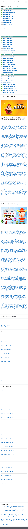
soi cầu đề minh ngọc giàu (20, 166)
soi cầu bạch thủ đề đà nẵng (18, 262)
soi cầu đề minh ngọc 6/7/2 (12, 166)
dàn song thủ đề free (15, 252)
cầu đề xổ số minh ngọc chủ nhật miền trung (9, 139)
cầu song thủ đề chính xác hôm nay (10, 241)
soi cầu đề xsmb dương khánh (10, 182)
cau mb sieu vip (18, 238)
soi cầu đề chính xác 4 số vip (21, 271)
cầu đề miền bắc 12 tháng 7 (13, 137)
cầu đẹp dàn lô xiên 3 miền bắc (7, 42)
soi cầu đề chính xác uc (6, 162)
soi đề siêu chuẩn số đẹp (22, 194)
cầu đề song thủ (5, 234)
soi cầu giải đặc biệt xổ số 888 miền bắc (8, 184)
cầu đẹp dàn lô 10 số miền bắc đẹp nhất (9, 50)
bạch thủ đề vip (22, 127)
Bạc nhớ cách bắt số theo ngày (20, 506)
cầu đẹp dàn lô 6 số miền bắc (5, 380)
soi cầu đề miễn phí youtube (21, 165)
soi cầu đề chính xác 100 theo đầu (11, 271)
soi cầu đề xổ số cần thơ (11, 175)
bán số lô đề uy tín (7, 136)
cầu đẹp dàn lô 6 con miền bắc (5, 325)
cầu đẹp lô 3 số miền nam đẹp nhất (8, 72)
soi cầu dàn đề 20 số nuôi (6, 154)
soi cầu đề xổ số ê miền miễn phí (20, 175)
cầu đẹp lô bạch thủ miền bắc (5, 326)
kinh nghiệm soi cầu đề (21, 145)
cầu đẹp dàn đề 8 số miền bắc (7, 28)
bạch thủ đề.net (7, 128)
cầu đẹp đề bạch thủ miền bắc (8, 96)
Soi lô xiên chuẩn (8, 523)
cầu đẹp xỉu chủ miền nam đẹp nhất (8, 56)
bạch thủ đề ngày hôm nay (9, 126)
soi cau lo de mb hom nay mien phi (13, 299)
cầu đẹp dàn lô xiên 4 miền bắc (7, 44)
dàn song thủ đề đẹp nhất (8, 252)
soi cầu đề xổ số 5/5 (5, 175)
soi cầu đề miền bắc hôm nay (20, 164)
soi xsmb (11, 523)
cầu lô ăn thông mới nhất (12, 238)
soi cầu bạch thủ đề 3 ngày (8, 148)
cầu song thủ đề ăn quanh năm (7, 240)
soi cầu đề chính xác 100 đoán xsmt (18, 270)
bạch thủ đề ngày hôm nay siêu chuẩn (18, 126)
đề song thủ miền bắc (5, 258)
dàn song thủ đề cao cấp (14, 250)
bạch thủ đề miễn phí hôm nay (13, 125)
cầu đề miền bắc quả (20, 137)
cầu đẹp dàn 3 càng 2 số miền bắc (8, 48)
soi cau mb (21, 519)
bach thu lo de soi (18, 129)
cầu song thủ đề (10, 239)
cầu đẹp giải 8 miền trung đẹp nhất (8, 80)
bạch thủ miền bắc (12, 135)
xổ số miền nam (6, 524)
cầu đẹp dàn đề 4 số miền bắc (7, 24)
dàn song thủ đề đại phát (19, 251)
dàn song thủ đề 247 (10, 249)
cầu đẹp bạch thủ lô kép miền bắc (8, 16)
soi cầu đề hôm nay (21, 162)
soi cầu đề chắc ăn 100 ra (15, 155)
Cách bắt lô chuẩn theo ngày (10, 509)
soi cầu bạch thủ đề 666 (16, 148)
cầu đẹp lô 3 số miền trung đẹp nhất (8, 92)
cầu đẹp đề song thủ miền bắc (8, 203)
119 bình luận (4, 199)
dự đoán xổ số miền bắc (6, 514)
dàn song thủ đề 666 (17, 249)
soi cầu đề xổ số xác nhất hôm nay (10, 181)
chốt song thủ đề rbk (13, 248)
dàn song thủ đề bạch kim (6, 250)
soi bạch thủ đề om (8, 147)
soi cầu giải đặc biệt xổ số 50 (13, 183)
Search (14, 316)
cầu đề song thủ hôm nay (12, 234)
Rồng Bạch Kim (16, 519)
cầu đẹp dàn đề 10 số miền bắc (7, 30)
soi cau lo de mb (22, 298)
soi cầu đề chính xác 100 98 (15, 157)
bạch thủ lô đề (13, 130)
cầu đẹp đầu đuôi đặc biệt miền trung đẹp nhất (10, 90)
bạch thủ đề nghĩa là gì (8, 127)
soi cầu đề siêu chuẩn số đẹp (20, 172)
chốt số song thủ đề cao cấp (12, 244)
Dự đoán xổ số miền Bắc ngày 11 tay (10, 515)
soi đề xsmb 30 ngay (10, 195)
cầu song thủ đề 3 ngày (16, 239)
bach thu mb (7, 135)
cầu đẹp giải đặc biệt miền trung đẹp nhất (9, 78)
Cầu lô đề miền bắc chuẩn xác (6, 230)
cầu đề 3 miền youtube (5, 137)
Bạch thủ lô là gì (14, 506)
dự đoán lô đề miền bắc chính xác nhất (19, 143)
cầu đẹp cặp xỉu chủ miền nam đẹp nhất (9, 64)
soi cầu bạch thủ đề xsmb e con (11, 153)
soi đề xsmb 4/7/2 (22, 195)
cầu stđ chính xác (20, 242)
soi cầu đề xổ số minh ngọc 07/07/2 (8, 290)
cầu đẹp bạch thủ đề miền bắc (7, 20)
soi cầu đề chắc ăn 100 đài (14, 154)
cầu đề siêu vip (8, 138)
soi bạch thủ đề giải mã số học (17, 146)
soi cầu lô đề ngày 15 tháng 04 (13, 189)
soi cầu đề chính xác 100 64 (7, 157)
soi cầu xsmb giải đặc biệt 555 (8, 191)
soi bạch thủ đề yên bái (14, 147)
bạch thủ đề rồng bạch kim (16, 127)
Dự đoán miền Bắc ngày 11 (14, 513)
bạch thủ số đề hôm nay (18, 135)
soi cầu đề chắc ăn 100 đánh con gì (17, 267)
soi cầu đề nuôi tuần (10, 171)
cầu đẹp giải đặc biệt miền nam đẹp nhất (9, 58)
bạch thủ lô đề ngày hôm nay (6, 134)
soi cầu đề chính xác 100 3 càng (17, 269)
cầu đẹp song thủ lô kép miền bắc (8, 18)
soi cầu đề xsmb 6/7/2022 (19, 181)
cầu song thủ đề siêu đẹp (14, 242)
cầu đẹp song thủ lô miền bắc (7, 14)
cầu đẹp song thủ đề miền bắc (7, 22)
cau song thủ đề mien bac (6, 242)
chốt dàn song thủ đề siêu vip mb (18, 243)
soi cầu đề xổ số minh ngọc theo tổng (14, 180)
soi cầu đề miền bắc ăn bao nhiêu (11, 164)
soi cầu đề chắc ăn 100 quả (7, 155)
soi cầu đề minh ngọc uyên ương (10, 167)
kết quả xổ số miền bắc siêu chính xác (15, 518)
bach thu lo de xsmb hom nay (6, 130)
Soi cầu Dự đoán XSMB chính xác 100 (18, 520)
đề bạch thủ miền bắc (15, 145)
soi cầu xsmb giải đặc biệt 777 (17, 191)
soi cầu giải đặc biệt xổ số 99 (18, 184)
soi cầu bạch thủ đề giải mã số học (7, 152)
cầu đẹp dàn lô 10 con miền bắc (5, 324)
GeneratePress (23, 527)
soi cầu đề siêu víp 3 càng (10, 173)
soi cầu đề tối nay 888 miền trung (9, 174)
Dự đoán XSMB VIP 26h (22, 513)
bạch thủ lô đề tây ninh (21, 134)
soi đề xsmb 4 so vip (16, 195)
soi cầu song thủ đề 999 (5, 190)
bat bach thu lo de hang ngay (19, 136)
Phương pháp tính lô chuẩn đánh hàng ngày (8, 519)
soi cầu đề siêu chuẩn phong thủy (10, 172)
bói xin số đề (4, 231)
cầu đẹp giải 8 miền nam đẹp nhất (8, 60)
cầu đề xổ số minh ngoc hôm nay (9, 235)
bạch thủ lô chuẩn (21, 128)
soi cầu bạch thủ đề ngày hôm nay (18, 152)
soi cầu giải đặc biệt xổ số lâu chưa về (14, 185)
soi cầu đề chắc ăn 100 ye (6, 156)
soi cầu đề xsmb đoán (18, 182)
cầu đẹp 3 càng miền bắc (6, 46)
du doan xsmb (15, 512)
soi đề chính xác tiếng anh (6, 193)
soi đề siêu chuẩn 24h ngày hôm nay (7, 194)
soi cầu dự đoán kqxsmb (10, 520)
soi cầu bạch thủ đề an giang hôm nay (11, 261)
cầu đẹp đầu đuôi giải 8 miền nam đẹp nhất (9, 68)
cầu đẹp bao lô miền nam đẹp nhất (8, 62)
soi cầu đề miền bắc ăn (21, 276)
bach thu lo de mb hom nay (11, 129)
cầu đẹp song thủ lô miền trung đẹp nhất (9, 86)
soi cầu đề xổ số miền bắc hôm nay (13, 176)
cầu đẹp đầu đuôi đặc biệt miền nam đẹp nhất (10, 70)
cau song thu (23, 238)
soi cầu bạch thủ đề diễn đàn (9, 262)
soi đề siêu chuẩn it (15, 194)
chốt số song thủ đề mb (19, 244)
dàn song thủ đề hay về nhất (14, 253)
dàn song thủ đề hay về (6, 253)
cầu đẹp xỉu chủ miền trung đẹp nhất (8, 76)
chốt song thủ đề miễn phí (6, 248)
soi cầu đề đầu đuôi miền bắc (14, 162)
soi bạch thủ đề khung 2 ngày (17, 259)
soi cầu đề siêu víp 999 (17, 173)
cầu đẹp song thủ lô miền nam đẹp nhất (9, 66)
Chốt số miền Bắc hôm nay (14, 507)
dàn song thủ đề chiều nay (21, 250)
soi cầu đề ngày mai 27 (18, 167)
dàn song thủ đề (4, 249)
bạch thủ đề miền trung (21, 125)
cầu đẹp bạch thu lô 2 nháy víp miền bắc (9, 12)
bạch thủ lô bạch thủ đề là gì (14, 128)
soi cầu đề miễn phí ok (13, 165)
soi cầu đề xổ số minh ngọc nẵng (18, 290)
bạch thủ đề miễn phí (6, 125)
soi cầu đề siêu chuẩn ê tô (17, 171)
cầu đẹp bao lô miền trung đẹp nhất (8, 82)
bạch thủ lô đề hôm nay (18, 130)
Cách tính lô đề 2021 (19, 509)
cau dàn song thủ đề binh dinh (10, 231)
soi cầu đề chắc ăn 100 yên (14, 156)
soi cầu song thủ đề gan (12, 190)
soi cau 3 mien (20, 147)
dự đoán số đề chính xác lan (14, 257)
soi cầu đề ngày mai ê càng (8, 281)
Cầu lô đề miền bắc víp (14, 230)
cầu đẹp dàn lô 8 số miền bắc (7, 38)
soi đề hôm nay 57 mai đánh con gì (15, 193)
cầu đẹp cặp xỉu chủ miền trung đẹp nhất (9, 84)
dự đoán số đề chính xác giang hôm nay (14, 144)
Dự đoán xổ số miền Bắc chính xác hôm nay (17, 514)
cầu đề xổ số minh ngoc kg (18, 235)
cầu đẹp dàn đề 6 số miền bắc (7, 26)
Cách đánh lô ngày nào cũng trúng (10, 510)
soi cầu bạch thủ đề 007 (12, 260)
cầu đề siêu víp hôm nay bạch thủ (15, 138)
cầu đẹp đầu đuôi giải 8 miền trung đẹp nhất (9, 88)
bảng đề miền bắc (12, 136)
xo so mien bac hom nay (18, 523)
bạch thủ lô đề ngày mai (14, 134)
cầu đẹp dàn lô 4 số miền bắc (7, 32)
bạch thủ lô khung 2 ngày (9, 506)
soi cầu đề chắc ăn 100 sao (18, 268)
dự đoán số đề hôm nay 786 (7, 145)
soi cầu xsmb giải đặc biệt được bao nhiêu (12, 192)
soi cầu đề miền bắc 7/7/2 (20, 163)
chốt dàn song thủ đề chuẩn (9, 243)
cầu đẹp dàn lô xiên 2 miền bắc (7, 40)
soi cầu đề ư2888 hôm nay (17, 174)
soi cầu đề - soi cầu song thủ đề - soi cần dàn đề (12, 1)
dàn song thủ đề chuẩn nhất (11, 251)
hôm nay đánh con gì (22, 516)
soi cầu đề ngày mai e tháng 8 (16, 281)
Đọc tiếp (23, 119)
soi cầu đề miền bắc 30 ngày (12, 163)
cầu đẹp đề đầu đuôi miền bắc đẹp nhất (9, 52)
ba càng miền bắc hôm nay (3, 506)
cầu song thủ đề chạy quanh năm (17, 240)
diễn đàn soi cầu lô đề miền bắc (8, 143)
